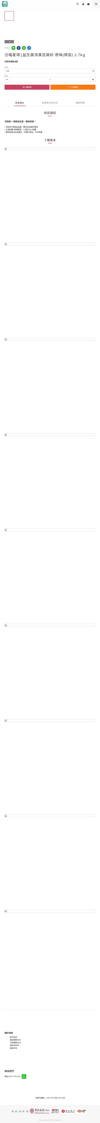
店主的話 (13, 1037)
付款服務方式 (15, 1042)
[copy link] (29, 48)
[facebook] (19, 48)
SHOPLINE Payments (54, 1120)
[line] (13, 48)
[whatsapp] (24, 48)
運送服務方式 (15, 1040)
